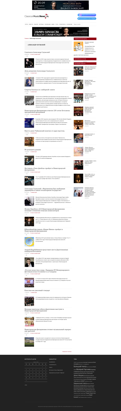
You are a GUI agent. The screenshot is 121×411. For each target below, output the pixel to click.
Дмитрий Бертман (87, 375)
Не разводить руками (33, 149)
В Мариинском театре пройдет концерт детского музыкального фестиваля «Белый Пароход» (90, 96)
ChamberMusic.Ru (52, 364)
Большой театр (80, 366)
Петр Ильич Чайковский (86, 391)
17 (26, 374)
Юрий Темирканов (82, 397)
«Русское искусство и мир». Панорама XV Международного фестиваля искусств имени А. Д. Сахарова (47, 271)
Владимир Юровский (78, 373)
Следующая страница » (67, 351)
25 (29, 377)
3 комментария (33, 132)
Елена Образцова (77, 379)
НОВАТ (85, 388)
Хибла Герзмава (86, 395)
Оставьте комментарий (35, 54)
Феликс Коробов (81, 395)
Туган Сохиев (76, 395)
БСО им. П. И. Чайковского (84, 364)
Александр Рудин (80, 362)
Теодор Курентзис (91, 393)
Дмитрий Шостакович (91, 377)
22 (42, 374)
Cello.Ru (50, 367)
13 (35, 372)
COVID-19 (75, 362)
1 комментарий (33, 192)
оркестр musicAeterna (88, 397)
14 (39, 372)
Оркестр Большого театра (90, 388)
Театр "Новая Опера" (81, 393)
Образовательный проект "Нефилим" (56, 372)
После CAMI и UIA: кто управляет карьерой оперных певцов (90, 175)
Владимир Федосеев (90, 371)
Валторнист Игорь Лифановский (56, 370)
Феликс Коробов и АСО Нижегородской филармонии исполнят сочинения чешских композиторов (45, 210)
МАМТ (83, 381)
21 (39, 374)
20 (35, 374)
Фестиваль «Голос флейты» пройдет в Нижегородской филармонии (45, 169)
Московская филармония (90, 385)
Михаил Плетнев (90, 383)
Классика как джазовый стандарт (37, 290)
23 (45, 374)
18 (29, 374)
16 (45, 372)
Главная (27, 38)
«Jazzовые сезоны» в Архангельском (90, 134)
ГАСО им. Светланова (88, 373)
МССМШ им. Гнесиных (88, 381)
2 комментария (33, 73)
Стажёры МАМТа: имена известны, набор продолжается (90, 162)
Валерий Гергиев (83, 369)
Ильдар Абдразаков (83, 379)
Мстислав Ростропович (78, 388)
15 (42, 372)
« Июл (26, 385)
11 (29, 372)
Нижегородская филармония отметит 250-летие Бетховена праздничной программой (47, 111)
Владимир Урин (82, 371)
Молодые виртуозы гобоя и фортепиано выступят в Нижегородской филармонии (44, 310)
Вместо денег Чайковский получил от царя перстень (45, 131)
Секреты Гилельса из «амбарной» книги (40, 90)
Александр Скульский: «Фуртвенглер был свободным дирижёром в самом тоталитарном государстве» (45, 189)
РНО (92, 391)
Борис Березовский (90, 366)
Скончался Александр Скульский (37, 52)
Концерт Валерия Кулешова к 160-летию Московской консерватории (90, 82)
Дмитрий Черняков (83, 377)
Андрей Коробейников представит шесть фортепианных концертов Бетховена (46, 250)
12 (32, 372)
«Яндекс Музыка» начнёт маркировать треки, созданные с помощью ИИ (90, 149)
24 (26, 377)
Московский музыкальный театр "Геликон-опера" (84, 386)
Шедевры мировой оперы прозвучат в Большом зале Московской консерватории (89, 110)
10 (26, 372)
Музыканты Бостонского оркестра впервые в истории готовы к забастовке (90, 122)
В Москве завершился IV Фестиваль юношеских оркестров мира (90, 68)
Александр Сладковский (88, 362)
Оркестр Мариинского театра (81, 389)
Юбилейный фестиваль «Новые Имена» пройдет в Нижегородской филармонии (44, 230)
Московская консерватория (80, 385)
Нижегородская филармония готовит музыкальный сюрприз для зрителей (48, 330)
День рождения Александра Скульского (40, 71)
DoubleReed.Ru (52, 362)
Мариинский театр (80, 383)
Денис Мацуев (78, 375)
